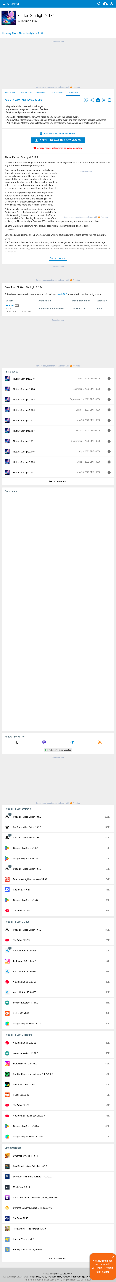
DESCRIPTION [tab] (26, 92)
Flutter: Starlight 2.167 (24, 431)
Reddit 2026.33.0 (21, 1013)
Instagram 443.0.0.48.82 (25, 1063)
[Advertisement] (58, 64)
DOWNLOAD (41, 92)
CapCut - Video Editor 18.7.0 (27, 869)
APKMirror (13, 3)
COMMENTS (73, 92)
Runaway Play (29, 20)
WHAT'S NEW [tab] (10, 92)
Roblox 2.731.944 (21, 889)
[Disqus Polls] (58, 533)
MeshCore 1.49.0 (21, 1187)
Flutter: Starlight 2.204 (24, 389)
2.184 (11, 305)
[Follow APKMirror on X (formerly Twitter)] (16, 743)
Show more (57, 258)
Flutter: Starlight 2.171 (24, 420)
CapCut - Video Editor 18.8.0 (27, 816)
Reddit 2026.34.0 (21, 1095)
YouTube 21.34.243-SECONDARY (29, 1115)
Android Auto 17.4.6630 (24, 992)
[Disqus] (58, 612)
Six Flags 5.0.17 (20, 1218)
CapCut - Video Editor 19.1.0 (27, 827)
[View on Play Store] (98, 100)
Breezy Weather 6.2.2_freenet (28, 1249)
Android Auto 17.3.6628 (24, 950)
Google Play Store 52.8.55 (26, 1126)
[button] (86, 100)
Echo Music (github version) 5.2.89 (30, 879)
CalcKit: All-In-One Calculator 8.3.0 (30, 1166)
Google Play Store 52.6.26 (26, 900)
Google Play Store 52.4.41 (26, 848)
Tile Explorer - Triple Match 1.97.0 (29, 1228)
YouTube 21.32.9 (21, 1105)
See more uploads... (58, 481)
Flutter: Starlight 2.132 (24, 472)
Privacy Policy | (41, 1277)
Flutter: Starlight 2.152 (24, 441)
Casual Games (12, 100)
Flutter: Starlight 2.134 (24, 462)
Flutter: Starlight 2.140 (24, 451)
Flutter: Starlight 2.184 (24, 410)
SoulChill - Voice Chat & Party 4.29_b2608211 (35, 1197)
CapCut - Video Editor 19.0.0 (27, 837)
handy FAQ (62, 294)
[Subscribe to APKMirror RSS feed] (100, 743)
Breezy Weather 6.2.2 (23, 1239)
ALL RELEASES (57, 92)
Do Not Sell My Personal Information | (66, 1277)
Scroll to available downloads (60, 140)
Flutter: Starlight (26, 33)
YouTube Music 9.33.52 (24, 982)
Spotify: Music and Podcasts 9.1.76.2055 (33, 1074)
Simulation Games (32, 100)
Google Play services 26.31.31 (28, 1023)
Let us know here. (64, 1273)
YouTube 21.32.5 (21, 910)
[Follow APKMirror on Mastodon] (44, 743)
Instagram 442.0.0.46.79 (25, 961)
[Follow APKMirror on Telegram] (72, 743)
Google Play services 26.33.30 (28, 1136)
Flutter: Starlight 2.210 (24, 378)
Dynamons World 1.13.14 (25, 1156)
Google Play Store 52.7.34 (26, 858)
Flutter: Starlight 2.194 (24, 399)
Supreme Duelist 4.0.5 (23, 1084)
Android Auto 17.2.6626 (24, 971)
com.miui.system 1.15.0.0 (25, 1002)
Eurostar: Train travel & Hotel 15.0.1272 (32, 1176)
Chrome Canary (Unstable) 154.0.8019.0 (32, 1208)
